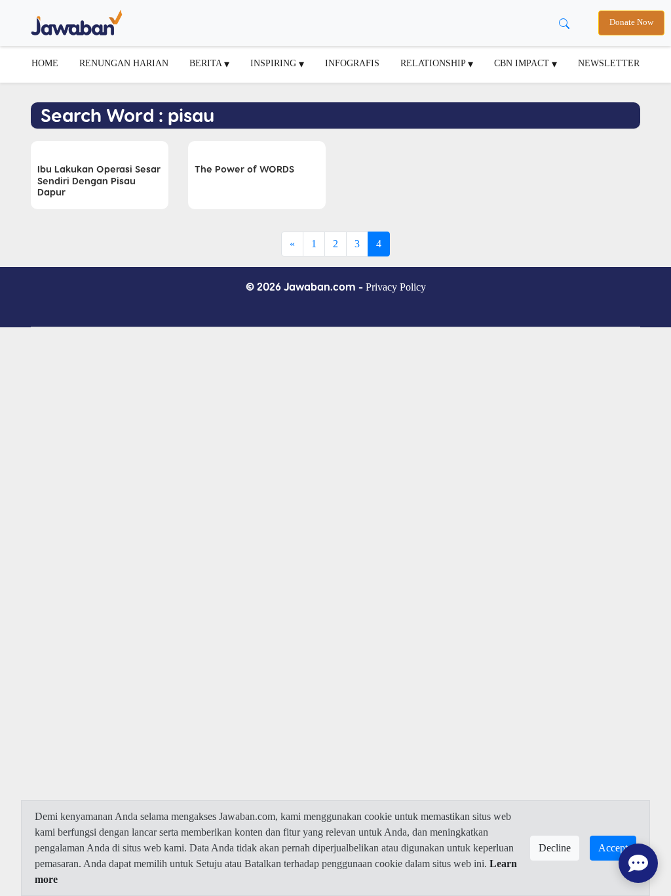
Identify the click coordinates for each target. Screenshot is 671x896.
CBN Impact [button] (523, 63)
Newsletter (609, 63)
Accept (613, 847)
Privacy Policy (396, 287)
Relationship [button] (434, 63)
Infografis (352, 63)
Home (44, 63)
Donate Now (631, 22)
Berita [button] (206, 63)
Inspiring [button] (274, 63)
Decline (555, 847)
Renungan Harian (123, 63)
